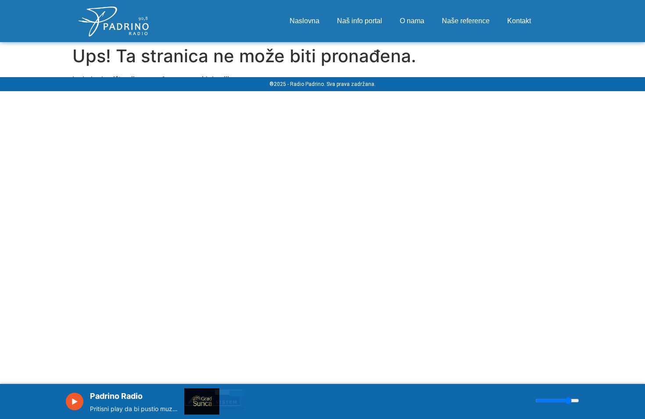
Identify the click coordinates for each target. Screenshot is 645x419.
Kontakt (519, 21)
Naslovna (304, 21)
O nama (412, 21)
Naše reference (466, 21)
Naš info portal (359, 21)
